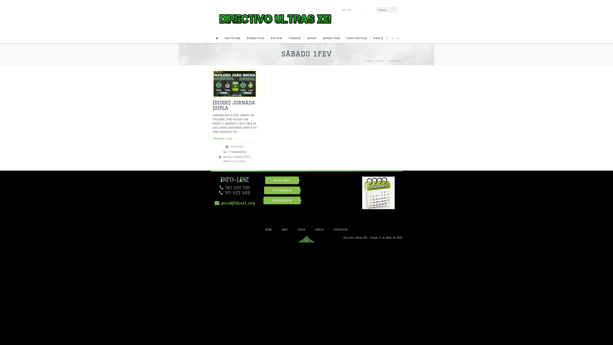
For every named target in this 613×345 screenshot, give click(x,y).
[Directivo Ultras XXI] (274, 16)
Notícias (232, 38)
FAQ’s (378, 38)
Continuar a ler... (224, 138)
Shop (312, 38)
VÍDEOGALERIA (282, 200)
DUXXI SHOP (282, 180)
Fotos (276, 38)
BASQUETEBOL (242, 157)
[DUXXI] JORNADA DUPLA (234, 105)
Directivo (256, 38)
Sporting (331, 38)
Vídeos (295, 38)
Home (370, 61)
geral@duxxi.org (237, 203)
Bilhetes (228, 161)
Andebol (228, 157)
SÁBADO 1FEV (394, 61)
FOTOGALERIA (282, 190)
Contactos (357, 38)
